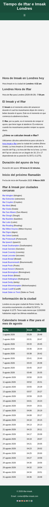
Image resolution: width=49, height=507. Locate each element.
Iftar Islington (8, 196)
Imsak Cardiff (8, 289)
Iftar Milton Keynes (10, 229)
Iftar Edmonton (8, 199)
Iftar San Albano (9, 212)
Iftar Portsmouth (9, 239)
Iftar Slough (7, 216)
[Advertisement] (24, 46)
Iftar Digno (7, 232)
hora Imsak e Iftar (9, 144)
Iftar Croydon (8, 202)
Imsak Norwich (8, 269)
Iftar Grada (7, 209)
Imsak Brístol (8, 276)
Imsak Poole (7, 266)
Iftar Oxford (7, 236)
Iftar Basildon (8, 219)
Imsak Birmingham (10, 272)
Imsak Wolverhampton (12, 286)
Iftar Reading (8, 226)
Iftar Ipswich (7, 242)
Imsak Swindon (9, 249)
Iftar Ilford (6, 206)
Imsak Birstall (8, 259)
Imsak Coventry (9, 252)
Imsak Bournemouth (11, 262)
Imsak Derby (7, 282)
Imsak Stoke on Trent (11, 292)
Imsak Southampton (11, 246)
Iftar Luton (6, 222)
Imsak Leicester (9, 256)
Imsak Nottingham (10, 279)
